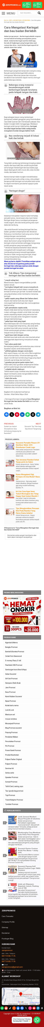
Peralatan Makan (11, 737)
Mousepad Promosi (12, 723)
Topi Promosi (10, 795)
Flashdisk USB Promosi (13, 665)
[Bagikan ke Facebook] (6, 414)
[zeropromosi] (11, 5)
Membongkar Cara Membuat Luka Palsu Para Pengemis (29, 833)
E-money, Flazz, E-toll (13, 660)
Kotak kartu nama (11, 705)
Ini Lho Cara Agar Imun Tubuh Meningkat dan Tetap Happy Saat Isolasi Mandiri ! (27, 493)
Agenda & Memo (11, 643)
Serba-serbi (9, 773)
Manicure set (10, 714)
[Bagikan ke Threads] (33, 414)
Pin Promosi (9, 746)
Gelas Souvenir (10, 674)
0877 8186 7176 (8, 956)
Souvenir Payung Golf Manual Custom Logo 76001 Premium (29, 868)
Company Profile (8, 922)
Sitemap (5, 927)
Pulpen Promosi (11, 764)
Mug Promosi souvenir (13, 728)
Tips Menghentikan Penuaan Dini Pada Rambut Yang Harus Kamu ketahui (27, 510)
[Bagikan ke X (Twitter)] (11, 414)
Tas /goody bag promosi (14, 791)
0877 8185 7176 (8, 961)
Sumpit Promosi (11, 782)
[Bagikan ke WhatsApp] (27, 414)
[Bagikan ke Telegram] (38, 414)
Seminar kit (9, 768)
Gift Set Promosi (11, 679)
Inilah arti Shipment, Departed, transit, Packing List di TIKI (28, 886)
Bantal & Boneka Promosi (14, 652)
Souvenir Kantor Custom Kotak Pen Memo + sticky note (28, 850)
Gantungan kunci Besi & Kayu (16, 670)
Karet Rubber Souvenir (13, 696)
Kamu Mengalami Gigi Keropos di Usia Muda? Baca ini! (28, 476)
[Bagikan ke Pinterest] (17, 414)
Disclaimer (6, 933)
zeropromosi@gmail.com (12, 967)
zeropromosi (7, 950)
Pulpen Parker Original (13, 759)
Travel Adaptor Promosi (14, 800)
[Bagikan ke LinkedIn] (22, 414)
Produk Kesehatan (12, 755)
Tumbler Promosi (11, 804)
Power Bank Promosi (13, 750)
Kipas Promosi (10, 701)
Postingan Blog (7, 939)
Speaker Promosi (11, 777)
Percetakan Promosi (12, 741)
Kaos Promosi (10, 692)
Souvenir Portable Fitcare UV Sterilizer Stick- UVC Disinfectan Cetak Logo (28, 445)
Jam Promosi (10, 687)
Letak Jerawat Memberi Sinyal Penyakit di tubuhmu (29, 818)
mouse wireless (11, 719)
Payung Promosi (11, 732)
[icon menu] (3, 13)
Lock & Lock (9, 710)
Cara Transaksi (7, 916)
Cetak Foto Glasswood (13, 656)
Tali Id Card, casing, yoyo (14, 786)
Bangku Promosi (11, 647)
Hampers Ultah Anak (13, 683)
